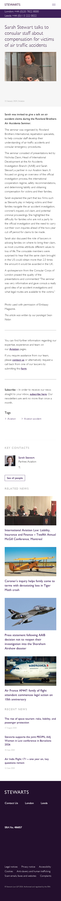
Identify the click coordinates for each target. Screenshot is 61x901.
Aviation (14, 349)
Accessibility (45, 866)
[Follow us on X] (36, 812)
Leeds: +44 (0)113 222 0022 (21, 15)
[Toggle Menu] (53, 4)
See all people (15, 478)
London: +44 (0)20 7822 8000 (22, 11)
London (29, 803)
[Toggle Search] (47, 4)
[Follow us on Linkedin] (11, 812)
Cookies (9, 871)
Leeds (44, 803)
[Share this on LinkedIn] (6, 91)
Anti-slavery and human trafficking (33, 871)
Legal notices (11, 866)
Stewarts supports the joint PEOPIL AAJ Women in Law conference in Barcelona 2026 (28, 740)
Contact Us (11, 803)
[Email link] (28, 91)
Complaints (45, 875)
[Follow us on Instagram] (24, 813)
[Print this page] (36, 91)
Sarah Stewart (26, 457)
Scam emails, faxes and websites (20, 875)
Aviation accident (32, 418)
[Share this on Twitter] (13, 91)
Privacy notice (28, 866)
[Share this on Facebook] (21, 91)
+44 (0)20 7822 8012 (22, 467)
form (24, 368)
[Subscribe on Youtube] (11, 818)
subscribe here (38, 394)
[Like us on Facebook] (49, 813)
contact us (18, 359)
